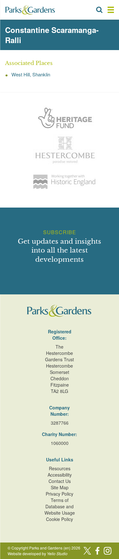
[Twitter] (87, 551)
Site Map (60, 487)
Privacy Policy (59, 494)
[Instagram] (107, 551)
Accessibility (60, 475)
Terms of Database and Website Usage (59, 506)
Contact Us (60, 481)
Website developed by (38, 553)
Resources (59, 468)
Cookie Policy (59, 519)
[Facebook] (97, 551)
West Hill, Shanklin (30, 74)
